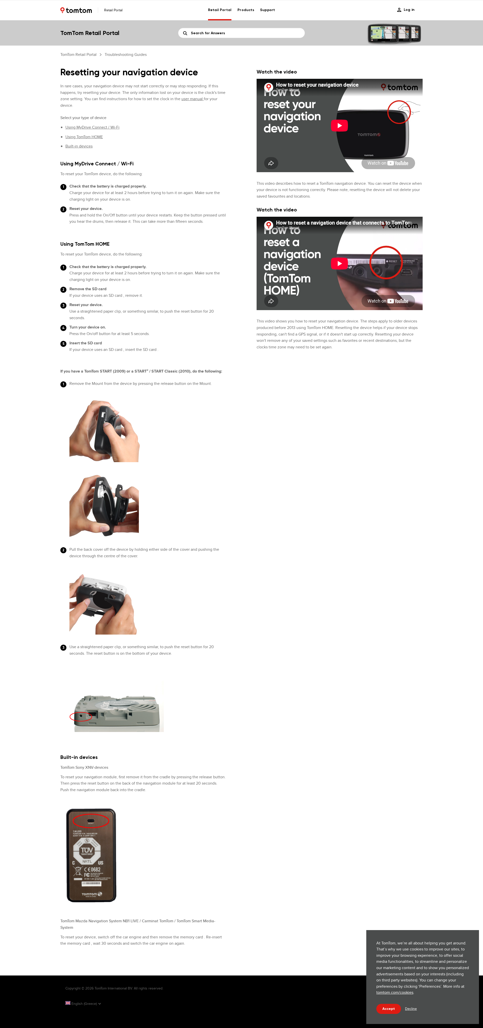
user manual (192, 99)
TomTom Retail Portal (78, 54)
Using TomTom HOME (84, 137)
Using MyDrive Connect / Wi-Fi (92, 127)
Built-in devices (79, 146)
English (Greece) (84, 1003)
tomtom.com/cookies (394, 992)
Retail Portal (220, 10)
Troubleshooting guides (126, 54)
